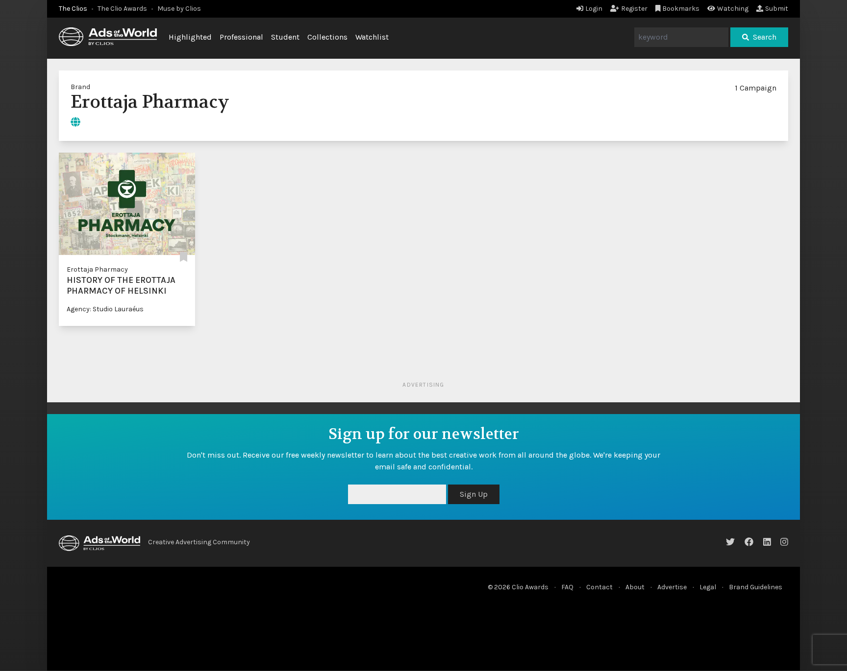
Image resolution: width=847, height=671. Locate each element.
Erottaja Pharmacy (97, 269)
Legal (707, 587)
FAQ (567, 587)
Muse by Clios (179, 8)
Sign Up (474, 494)
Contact (599, 587)
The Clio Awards (122, 8)
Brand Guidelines (755, 587)
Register (634, 8)
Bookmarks (680, 8)
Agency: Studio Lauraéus (105, 309)
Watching (732, 8)
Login (593, 8)
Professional (241, 37)
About (635, 587)
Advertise (672, 587)
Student (285, 37)
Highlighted (190, 37)
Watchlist (372, 37)
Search (764, 37)
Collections (327, 37)
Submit (776, 8)
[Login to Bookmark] (183, 257)
